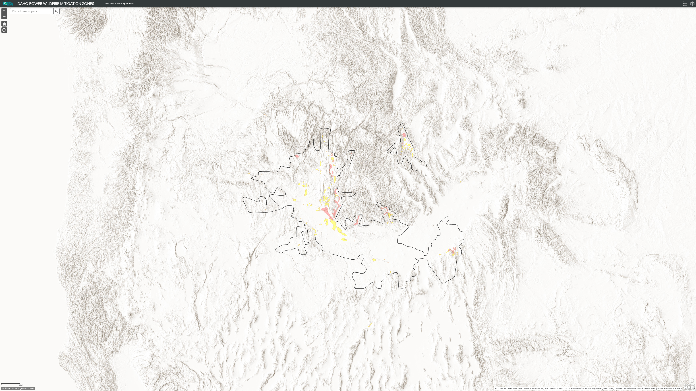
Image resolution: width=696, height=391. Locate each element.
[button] (56, 11)
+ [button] (4, 10)
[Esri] (689, 387)
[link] (7, 3)
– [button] (4, 16)
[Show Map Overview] (694, 389)
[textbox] (31, 11)
